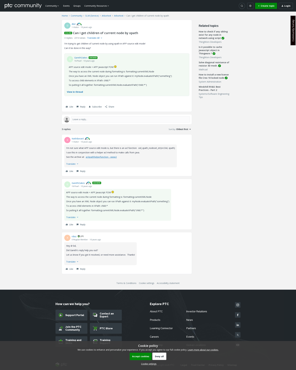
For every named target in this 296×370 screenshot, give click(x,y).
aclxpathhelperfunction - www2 (101, 156)
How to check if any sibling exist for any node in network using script (213, 34)
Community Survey (293, 30)
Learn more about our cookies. (203, 349)
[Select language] (250, 6)
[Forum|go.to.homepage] (23, 5)
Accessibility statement (168, 283)
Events (66, 5)
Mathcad (203, 69)
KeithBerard (78, 138)
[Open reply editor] (127, 119)
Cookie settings (146, 283)
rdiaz (74, 236)
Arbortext (106, 15)
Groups (77, 5)
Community (76, 15)
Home (65, 15)
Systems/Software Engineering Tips (214, 95)
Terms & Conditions (126, 283)
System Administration (210, 81)
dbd (73, 24)
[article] (126, 155)
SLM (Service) (92, 15)
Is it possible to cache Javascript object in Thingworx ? (210, 50)
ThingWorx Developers (210, 41)
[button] (266, 6)
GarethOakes (80, 57)
